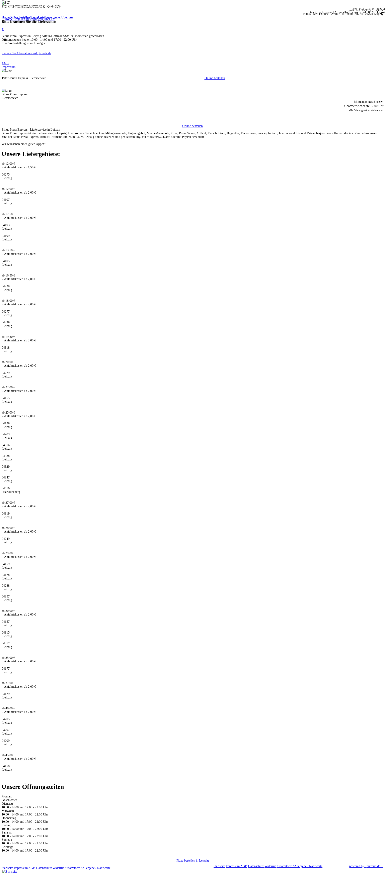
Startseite (7, 868)
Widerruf (58, 868)
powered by (364, 866)
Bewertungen (52, 17)
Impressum (8, 67)
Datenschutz (44, 868)
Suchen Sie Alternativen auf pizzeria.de (26, 53)
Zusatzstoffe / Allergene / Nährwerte (87, 868)
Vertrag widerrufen (123, 868)
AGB (5, 63)
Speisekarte (37, 17)
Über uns (67, 17)
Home (5, 17)
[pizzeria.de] (10, 871)
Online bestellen (19, 17)
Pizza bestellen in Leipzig (192, 860)
